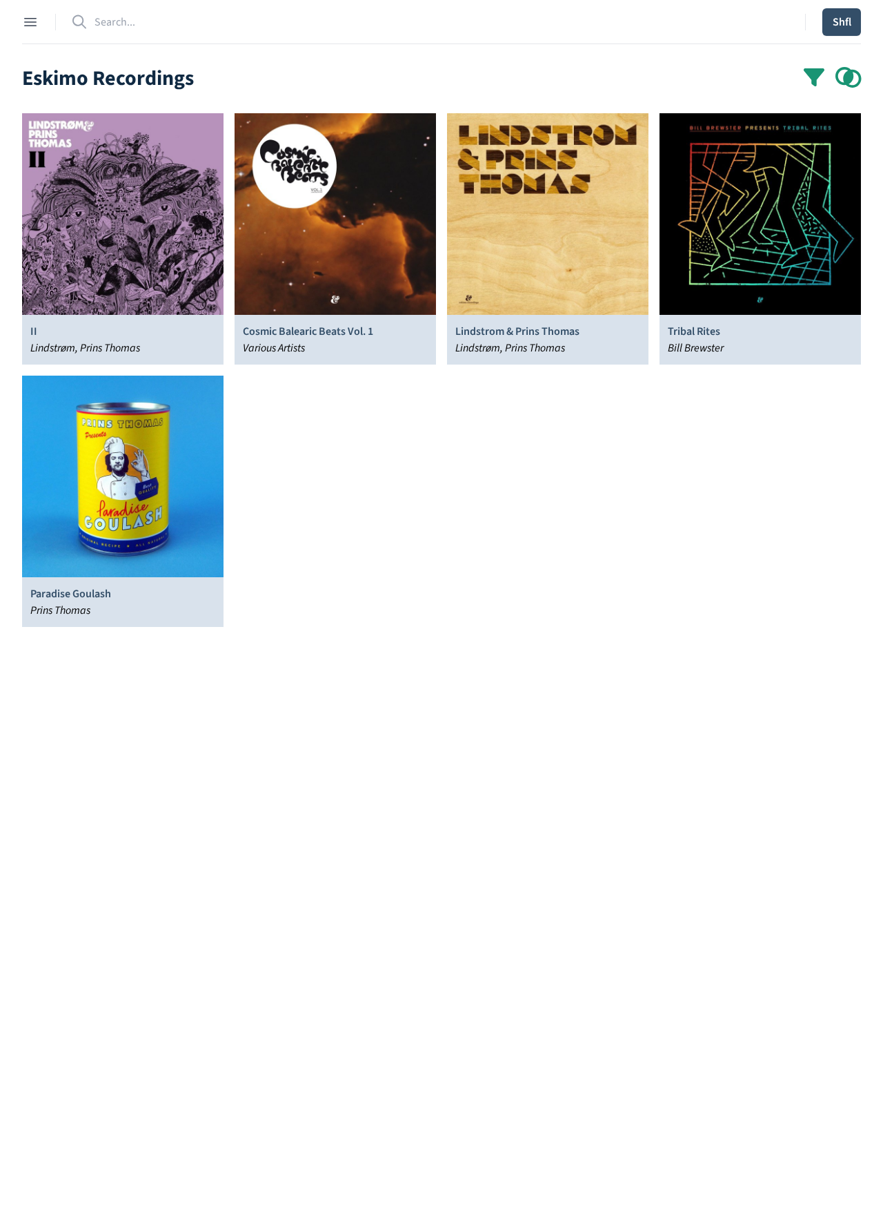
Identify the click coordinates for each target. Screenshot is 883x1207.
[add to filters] (848, 78)
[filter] (814, 78)
